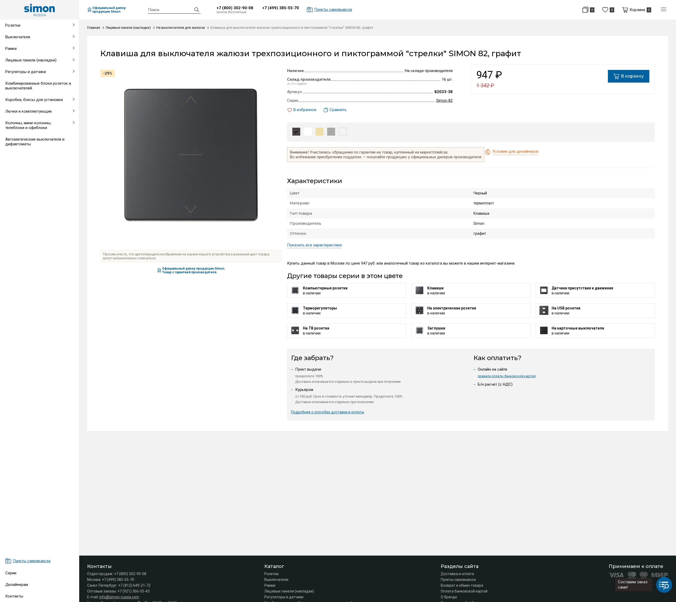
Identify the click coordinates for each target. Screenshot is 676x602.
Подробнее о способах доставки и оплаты (327, 412)
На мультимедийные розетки (30, 165)
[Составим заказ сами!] (664, 585)
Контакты (14, 596)
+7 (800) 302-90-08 (235, 8)
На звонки (13, 152)
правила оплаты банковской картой (507, 376)
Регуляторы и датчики (283, 597)
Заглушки (12, 215)
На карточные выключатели (29, 203)
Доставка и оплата (457, 574)
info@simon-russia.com (119, 597)
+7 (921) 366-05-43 (134, 591)
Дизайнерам (16, 584)
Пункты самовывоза (458, 579)
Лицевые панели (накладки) (289, 591)
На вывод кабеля (20, 177)
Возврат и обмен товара (462, 585)
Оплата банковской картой (464, 591)
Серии (10, 573)
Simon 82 (444, 100)
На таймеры (15, 190)
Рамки (269, 585)
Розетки (271, 574)
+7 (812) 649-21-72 (134, 585)
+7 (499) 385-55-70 (280, 8)
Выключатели (276, 579)
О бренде (449, 597)
